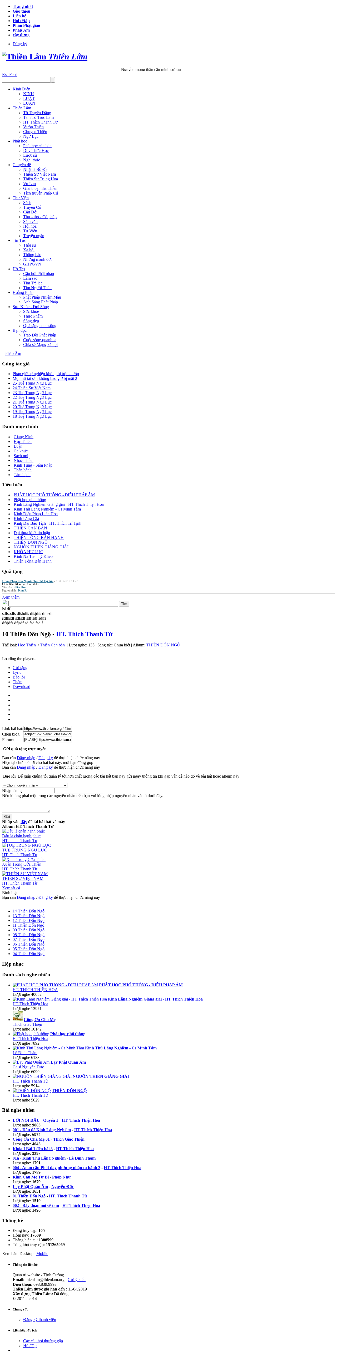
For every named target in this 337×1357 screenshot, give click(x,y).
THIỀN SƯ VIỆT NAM (22, 878)
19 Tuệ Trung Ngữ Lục (32, 411)
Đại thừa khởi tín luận (32, 532)
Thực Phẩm (33, 316)
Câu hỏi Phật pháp (38, 273)
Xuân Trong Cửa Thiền (21, 864)
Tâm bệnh (22, 474)
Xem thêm (33, 584)
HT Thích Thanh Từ (40, 122)
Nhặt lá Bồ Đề (35, 169)
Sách (27, 202)
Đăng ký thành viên (39, 1319)
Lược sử (30, 155)
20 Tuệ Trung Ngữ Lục (32, 407)
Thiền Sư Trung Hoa (40, 179)
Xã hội (28, 250)
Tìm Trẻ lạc (32, 283)
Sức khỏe (31, 311)
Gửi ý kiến (77, 1279)
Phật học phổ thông (30, 499)
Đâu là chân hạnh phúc (21, 836)
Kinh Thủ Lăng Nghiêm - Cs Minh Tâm (47, 509)
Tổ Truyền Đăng (37, 112)
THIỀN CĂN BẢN (30, 528)
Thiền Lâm (22, 108)
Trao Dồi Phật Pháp (39, 335)
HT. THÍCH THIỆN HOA (35, 989)
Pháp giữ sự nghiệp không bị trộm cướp (46, 373)
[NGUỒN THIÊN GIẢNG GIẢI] (42, 1076)
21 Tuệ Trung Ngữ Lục (32, 402)
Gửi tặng (20, 667)
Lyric (17, 672)
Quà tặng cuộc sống (39, 325)
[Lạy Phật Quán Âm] (31, 1062)
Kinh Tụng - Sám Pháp (33, 465)
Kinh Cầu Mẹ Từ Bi (31, 1177)
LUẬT (29, 98)
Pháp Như (61, 1177)
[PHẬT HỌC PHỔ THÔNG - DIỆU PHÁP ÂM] (55, 985)
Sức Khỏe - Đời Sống (31, 306)
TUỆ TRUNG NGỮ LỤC (24, 850)
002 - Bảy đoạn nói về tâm (36, 1205)
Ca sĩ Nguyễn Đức (28, 1067)
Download (21, 686)
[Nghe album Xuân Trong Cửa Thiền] (24, 859)
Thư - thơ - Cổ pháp (40, 217)
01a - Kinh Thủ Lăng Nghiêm (39, 1158)
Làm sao (30, 278)
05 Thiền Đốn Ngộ (28, 949)
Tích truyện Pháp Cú (40, 193)
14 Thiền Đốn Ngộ (28, 911)
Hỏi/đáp (30, 1345)
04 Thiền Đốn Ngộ (28, 953)
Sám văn (30, 221)
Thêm (17, 682)
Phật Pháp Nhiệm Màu (42, 297)
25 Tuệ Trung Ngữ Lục (32, 383)
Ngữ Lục (30, 136)
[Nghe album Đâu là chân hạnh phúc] (23, 831)
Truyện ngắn (33, 235)
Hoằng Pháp (23, 292)
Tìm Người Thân (37, 287)
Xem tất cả (11, 888)
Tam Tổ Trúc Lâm (38, 117)
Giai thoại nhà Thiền (40, 188)
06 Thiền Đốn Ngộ (28, 944)
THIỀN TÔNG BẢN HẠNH (39, 537)
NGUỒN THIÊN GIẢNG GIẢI (41, 547)
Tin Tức (19, 240)
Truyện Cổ (32, 207)
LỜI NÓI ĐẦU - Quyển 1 (35, 1120)
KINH (28, 93)
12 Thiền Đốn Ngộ (28, 920)
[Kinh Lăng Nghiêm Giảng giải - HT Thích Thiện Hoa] (60, 999)
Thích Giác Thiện (27, 1024)
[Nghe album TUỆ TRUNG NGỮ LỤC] (26, 845)
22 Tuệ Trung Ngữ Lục (32, 397)
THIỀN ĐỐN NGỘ (31, 542)
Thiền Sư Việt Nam (39, 174)
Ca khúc (21, 451)
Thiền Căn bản (53, 645)
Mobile (42, 1253)
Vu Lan (29, 183)
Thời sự (29, 245)
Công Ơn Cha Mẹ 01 (31, 1139)
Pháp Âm (13, 353)
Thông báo (32, 254)
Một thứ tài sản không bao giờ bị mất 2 (45, 378)
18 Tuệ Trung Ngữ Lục (32, 416)
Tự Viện (30, 231)
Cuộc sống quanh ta (39, 340)
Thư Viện (21, 198)
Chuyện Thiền (35, 131)
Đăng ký (20, 44)
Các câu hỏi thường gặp (43, 1341)
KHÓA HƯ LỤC (28, 551)
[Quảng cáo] (2, 654)
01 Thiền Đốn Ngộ (29, 1196)
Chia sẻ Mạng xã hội (40, 344)
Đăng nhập (26, 758)
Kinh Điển (21, 89)
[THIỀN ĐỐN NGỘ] (32, 1090)
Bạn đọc (20, 330)
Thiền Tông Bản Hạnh (33, 561)
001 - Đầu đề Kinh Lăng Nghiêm (42, 1130)
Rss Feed (9, 74)
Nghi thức (31, 160)
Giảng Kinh (23, 437)
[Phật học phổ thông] (31, 1034)
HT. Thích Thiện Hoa (81, 1120)
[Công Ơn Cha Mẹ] (18, 1019)
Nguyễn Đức (62, 1186)
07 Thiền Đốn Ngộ (28, 939)
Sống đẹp (31, 321)
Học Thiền (23, 441)
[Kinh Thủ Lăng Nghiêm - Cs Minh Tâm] (48, 1048)
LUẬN (29, 103)
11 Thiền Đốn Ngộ (28, 925)
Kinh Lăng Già (26, 518)
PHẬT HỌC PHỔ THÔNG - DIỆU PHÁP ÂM (54, 495)
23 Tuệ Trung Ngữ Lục (32, 392)
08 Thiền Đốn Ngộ (28, 934)
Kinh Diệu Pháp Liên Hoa (36, 514)
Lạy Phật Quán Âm (30, 1186)
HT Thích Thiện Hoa (30, 1004)
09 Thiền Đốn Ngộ (28, 930)
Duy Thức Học (36, 150)
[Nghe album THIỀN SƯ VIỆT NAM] (25, 873)
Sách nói (21, 455)
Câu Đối (30, 212)
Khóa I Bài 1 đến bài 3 (33, 1148)
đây (24, 821)
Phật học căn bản (37, 146)
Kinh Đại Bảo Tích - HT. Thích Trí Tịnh (47, 523)
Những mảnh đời (37, 259)
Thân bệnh (23, 470)
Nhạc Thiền (23, 460)
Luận (18, 446)
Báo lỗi (19, 677)
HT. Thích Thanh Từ (84, 634)
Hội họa (30, 226)
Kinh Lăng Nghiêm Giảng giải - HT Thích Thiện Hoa (59, 504)
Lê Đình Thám (25, 1052)
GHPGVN (32, 264)
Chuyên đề (22, 164)
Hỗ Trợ (19, 269)
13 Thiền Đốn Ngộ (28, 916)
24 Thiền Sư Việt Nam (32, 388)
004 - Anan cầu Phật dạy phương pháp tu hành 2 (56, 1167)
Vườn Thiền (33, 127)
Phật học (20, 141)
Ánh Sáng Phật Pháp (40, 302)
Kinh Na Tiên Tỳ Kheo (33, 556)
